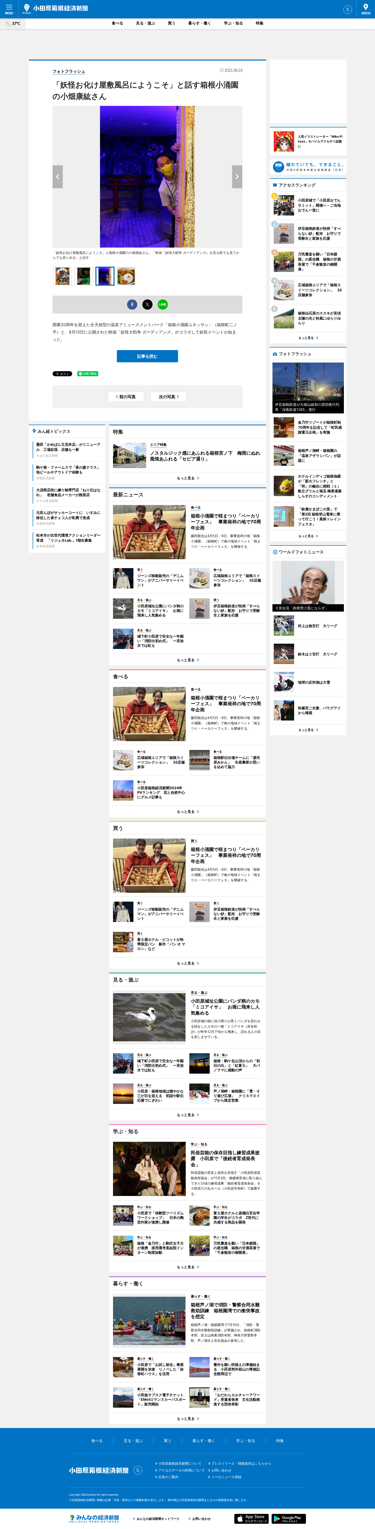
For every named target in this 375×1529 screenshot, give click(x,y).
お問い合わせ (221, 1470)
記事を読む (147, 356)
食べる (117, 23)
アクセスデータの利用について (181, 1470)
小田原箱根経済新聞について (180, 1463)
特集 (260, 23)
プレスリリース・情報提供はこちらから (241, 1463)
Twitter (347, 9)
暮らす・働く (199, 23)
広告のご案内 (168, 1477)
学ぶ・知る (233, 23)
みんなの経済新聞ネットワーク (94, 1519)
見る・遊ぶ (145, 23)
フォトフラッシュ (69, 71)
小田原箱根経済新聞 (55, 9)
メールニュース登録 (226, 1477)
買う (172, 23)
